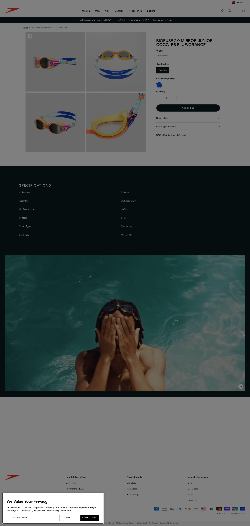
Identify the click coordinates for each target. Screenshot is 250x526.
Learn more (66, 510)
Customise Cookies (19, 518)
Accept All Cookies (89, 518)
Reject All (68, 518)
